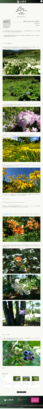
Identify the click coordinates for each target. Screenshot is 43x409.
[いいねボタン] (3, 368)
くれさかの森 (28, 405)
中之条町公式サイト (17, 405)
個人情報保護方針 (8, 405)
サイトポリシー (12, 405)
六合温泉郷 (25, 405)
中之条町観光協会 (22, 405)
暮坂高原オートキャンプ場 (33, 405)
